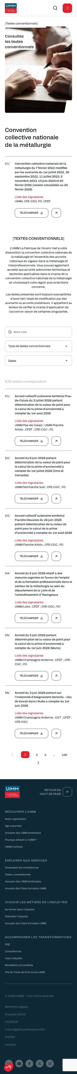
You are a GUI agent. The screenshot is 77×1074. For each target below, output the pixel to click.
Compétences (13, 951)
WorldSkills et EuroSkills (19, 965)
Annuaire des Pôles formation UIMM (25, 888)
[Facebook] (29, 1063)
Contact (10, 1044)
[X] (40, 1063)
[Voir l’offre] (56, 213)
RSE (7, 944)
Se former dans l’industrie (19, 909)
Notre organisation (15, 818)
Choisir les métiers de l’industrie (36, 902)
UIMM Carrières (14, 846)
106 (64, 755)
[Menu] (67, 8)
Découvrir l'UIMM (20, 811)
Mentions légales (16, 1006)
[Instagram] (50, 1063)
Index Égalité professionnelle (25, 1029)
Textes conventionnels (18, 874)
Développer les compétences (22, 867)
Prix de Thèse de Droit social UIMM (25, 972)
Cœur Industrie (13, 958)
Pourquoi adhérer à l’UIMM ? (21, 839)
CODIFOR (11, 1022)
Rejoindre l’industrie (16, 916)
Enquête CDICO (15, 1014)
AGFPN (10, 1037)
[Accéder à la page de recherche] (55, 8)
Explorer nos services (26, 860)
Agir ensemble (13, 825)
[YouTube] (19, 1063)
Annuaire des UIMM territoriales (23, 832)
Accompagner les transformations (38, 937)
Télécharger (29, 212)
